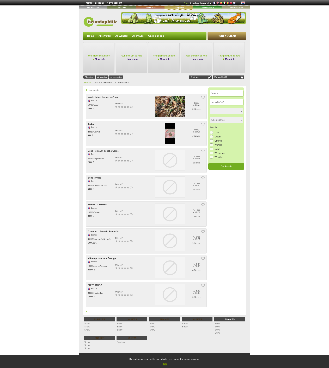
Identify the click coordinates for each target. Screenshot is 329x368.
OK (165, 364)
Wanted (218, 145)
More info (100, 59)
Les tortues (121, 7)
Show (87, 323)
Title (217, 132)
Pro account (115, 3)
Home (90, 35)
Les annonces (93, 7)
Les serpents (150, 7)
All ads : (87, 82)
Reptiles (121, 342)
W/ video (219, 157)
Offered (218, 140)
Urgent (218, 136)
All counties (102, 77)
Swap (217, 149)
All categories (116, 77)
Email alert (195, 77)
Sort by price (94, 90)
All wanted (121, 35)
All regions (89, 77)
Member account (94, 3)
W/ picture (220, 153)
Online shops (156, 35)
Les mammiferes (236, 7)
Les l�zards (179, 8)
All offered (105, 35)
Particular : (108, 82)
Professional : (124, 82)
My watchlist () (221, 77)
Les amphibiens (207, 7)
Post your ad (227, 36)
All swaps (138, 35)
